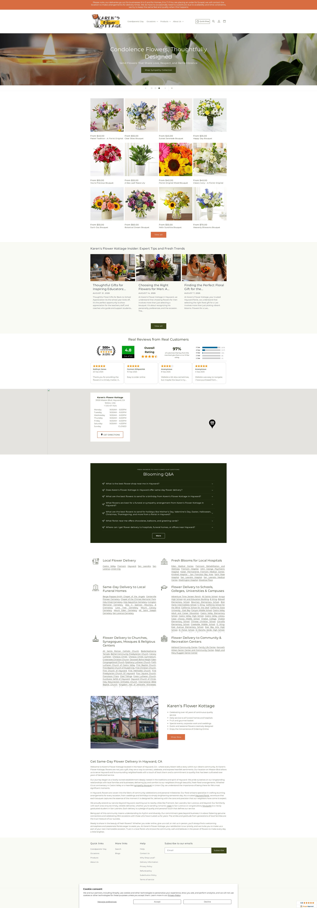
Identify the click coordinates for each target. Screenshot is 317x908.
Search (118, 849)
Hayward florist (202, 795)
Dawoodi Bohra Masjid (140, 659)
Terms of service (147, 879)
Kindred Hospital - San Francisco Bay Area (192, 574)
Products (94, 858)
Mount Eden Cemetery (125, 610)
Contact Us (145, 853)
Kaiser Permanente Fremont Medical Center (202, 572)
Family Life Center (207, 647)
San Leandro (144, 566)
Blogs (117, 853)
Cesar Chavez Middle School (185, 619)
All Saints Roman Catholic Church (121, 651)
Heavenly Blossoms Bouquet (206, 227)
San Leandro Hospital (191, 577)
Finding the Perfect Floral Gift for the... (204, 287)
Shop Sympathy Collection (158, 70)
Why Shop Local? (147, 858)
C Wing (201, 605)
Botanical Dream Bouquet (137, 227)
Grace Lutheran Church (144, 676)
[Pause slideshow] (171, 88)
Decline (207, 902)
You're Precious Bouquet (102, 183)
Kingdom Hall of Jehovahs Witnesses (137, 684)
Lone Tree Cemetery (126, 607)
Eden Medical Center (182, 566)
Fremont (122, 566)
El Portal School (186, 630)
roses (169, 806)
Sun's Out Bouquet (99, 227)
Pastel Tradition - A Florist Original (106, 138)
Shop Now (176, 737)
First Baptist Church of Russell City (119, 668)
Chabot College (208, 619)
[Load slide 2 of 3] (155, 88)
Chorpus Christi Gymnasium (142, 656)
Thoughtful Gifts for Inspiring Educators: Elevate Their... (108, 287)
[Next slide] (165, 88)
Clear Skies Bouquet (134, 138)
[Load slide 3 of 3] (159, 88)
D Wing (220, 624)
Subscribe (219, 850)
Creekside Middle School (203, 624)
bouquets (207, 806)
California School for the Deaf (195, 607)
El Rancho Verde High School (210, 630)
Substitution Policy (148, 875)
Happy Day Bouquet (202, 138)
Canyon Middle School (201, 610)
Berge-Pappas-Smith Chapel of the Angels (124, 596)
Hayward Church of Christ (143, 679)
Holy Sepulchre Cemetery (135, 602)
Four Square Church (146, 673)
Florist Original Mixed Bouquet (173, 183)
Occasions (94, 853)
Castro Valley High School (191, 616)
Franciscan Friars (111, 676)
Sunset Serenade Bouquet (171, 138)
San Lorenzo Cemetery (123, 613)
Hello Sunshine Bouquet (170, 227)
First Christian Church (145, 668)
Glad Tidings (126, 676)
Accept (157, 902)
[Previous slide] (145, 88)
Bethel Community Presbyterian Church (129, 654)
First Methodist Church (139, 670)
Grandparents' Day (98, 849)
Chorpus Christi (120, 656)
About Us (94, 862)
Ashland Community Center (184, 647)
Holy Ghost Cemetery (112, 602)
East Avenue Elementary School (187, 627)
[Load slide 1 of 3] (152, 88)
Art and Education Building (196, 599)
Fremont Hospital (189, 569)
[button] (152, 21)
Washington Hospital (188, 580)
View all (159, 234)
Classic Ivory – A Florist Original (208, 183)
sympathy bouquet (143, 785)
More (158, 536)
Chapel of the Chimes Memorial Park (138, 599)
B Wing (213, 599)
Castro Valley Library (214, 616)
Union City (116, 569)
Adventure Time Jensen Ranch (186, 596)
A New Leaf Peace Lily (135, 183)
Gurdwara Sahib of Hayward (116, 679)
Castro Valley (109, 566)
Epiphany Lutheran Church (137, 662)
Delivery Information (149, 862)
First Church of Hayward (115, 670)
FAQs (142, 849)
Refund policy (146, 871)
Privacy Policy (174, 895)
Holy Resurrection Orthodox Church (120, 682)
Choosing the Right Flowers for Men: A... (154, 287)
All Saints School (210, 596)
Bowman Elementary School (205, 602)
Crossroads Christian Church (116, 659)
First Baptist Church (146, 665)
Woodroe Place (206, 580)
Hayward (132, 566)
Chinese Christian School (203, 621)
